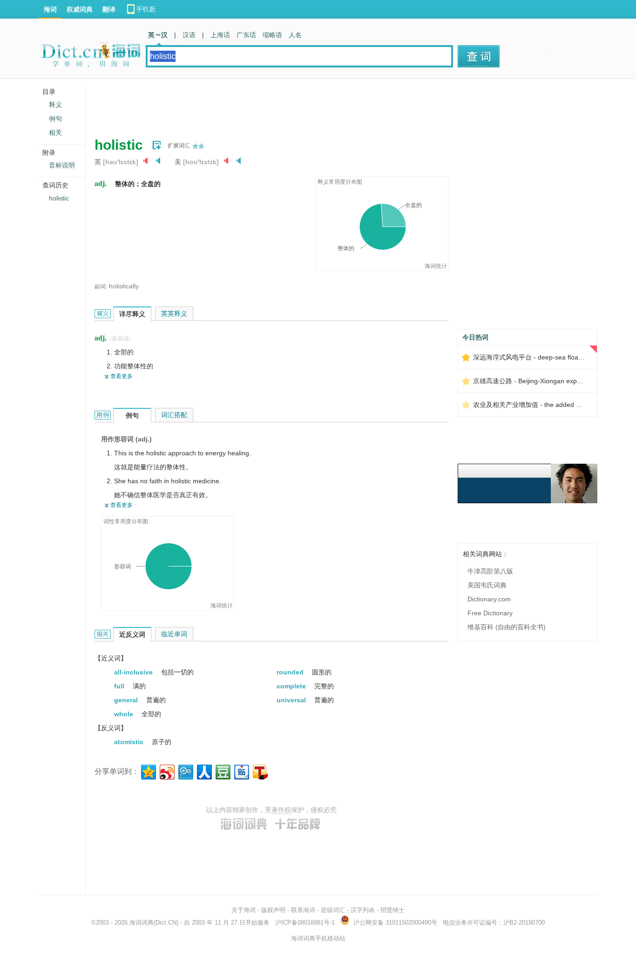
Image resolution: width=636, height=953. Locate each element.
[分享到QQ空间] (147, 771)
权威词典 (80, 9)
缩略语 (272, 35)
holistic (59, 198)
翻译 (108, 9)
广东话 (246, 35)
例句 (55, 118)
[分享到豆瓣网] (222, 771)
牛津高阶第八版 (490, 571)
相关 (55, 132)
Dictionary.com (489, 599)
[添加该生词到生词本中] (156, 145)
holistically (124, 286)
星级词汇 (333, 909)
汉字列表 (363, 909)
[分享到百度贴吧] (241, 771)
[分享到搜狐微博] (259, 771)
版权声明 (273, 909)
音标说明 (62, 165)
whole (124, 714)
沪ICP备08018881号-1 (305, 922)
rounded (291, 672)
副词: (101, 286)
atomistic (129, 742)
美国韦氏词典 (487, 585)
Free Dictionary (490, 613)
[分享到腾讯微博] (185, 771)
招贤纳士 (392, 909)
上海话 (220, 35)
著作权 (281, 809)
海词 (50, 9)
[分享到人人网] (203, 771)
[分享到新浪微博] (166, 771)
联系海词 (303, 909)
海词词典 (141, 922)
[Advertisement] (264, 105)
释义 (55, 104)
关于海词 (243, 909)
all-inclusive (134, 672)
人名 (295, 35)
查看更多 (121, 376)
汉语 (189, 35)
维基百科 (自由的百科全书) (506, 627)
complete (292, 686)
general (127, 700)
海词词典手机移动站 (318, 938)
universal (292, 700)
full (120, 686)
